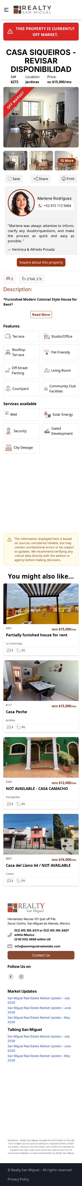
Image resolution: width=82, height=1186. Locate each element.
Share (43, 178)
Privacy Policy (18, 1179)
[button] (6, 9)
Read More (41, 314)
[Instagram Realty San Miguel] (21, 977)
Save (16, 178)
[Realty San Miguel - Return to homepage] (32, 9)
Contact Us (41, 955)
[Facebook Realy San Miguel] (11, 977)
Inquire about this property (41, 262)
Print (70, 178)
